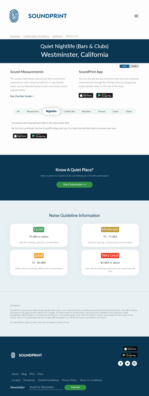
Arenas (101, 111)
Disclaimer (29, 380)
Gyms (115, 111)
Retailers (86, 111)
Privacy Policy (69, 380)
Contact (16, 380)
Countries (15, 36)
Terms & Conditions (91, 380)
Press (40, 374)
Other (129, 111)
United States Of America (36, 36)
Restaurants (33, 111)
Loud (134, 66)
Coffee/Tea (69, 111)
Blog (24, 374)
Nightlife (51, 111)
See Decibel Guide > (22, 96)
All (18, 111)
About (15, 374)
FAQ (31, 374)
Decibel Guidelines (48, 380)
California (57, 36)
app (27, 313)
